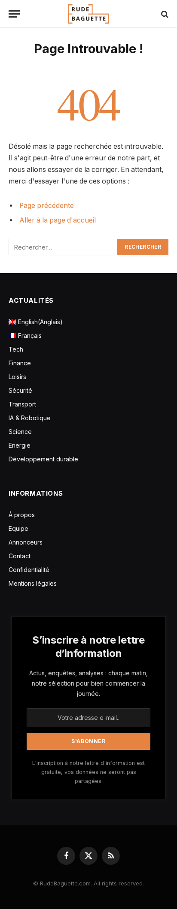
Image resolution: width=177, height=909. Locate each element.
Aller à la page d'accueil (57, 220)
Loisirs (17, 376)
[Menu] (14, 14)
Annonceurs (26, 542)
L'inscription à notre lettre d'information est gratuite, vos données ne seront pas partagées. (88, 772)
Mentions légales (33, 583)
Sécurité (20, 390)
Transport (22, 404)
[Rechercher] (163, 14)
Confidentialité (29, 569)
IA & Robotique (30, 417)
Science (20, 431)
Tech (16, 349)
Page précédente (46, 206)
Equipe (18, 528)
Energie (20, 445)
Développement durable (43, 459)
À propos (22, 514)
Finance (20, 363)
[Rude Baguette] (88, 14)
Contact (20, 556)
